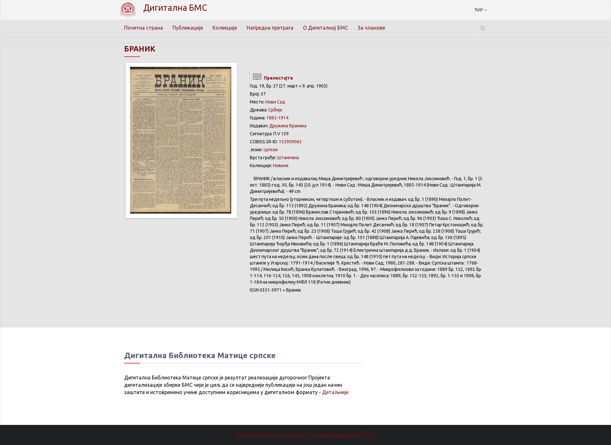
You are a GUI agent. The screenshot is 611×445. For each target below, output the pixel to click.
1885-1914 (277, 117)
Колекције (225, 28)
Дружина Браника (287, 125)
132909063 (290, 141)
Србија (275, 109)
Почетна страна (143, 28)
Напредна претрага (270, 28)
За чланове (371, 28)
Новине (281, 165)
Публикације (187, 28)
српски (270, 149)
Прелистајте (277, 78)
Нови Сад (275, 101)
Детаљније (335, 392)
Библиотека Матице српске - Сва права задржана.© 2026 (305, 435)
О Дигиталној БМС (325, 28)
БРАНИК (139, 49)
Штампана (288, 157)
